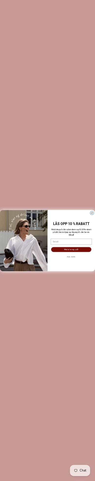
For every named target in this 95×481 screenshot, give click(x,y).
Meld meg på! (71, 249)
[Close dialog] (92, 213)
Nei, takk (71, 257)
